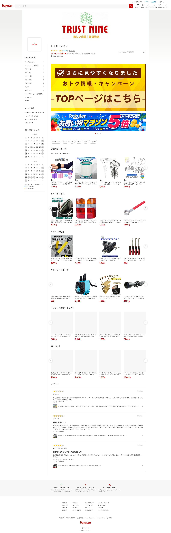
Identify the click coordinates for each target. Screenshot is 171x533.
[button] (164, 2)
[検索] (131, 6)
